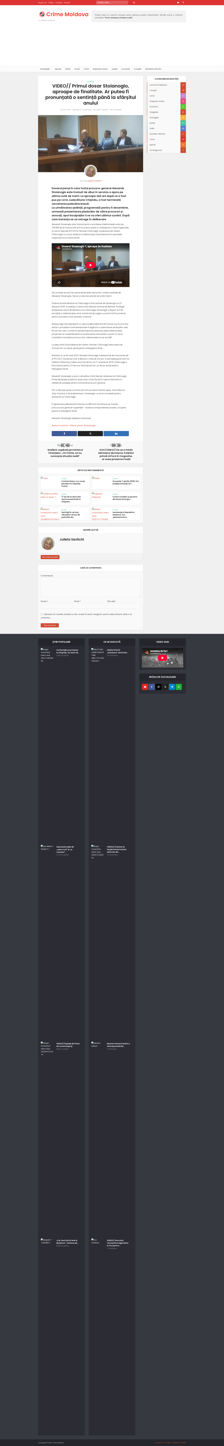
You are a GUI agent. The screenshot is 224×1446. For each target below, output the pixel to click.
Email (77, 601)
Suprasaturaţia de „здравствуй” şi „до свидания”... (65, 849)
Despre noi (42, 2)
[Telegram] (172, 687)
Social (77, 69)
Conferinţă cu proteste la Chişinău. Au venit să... (67, 651)
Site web (111, 601)
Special (58, 69)
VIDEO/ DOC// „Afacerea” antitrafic (117, 651)
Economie (125, 69)
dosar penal (77, 425)
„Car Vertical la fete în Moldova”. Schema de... (67, 1241)
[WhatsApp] (179, 687)
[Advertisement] (112, 46)
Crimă (86, 69)
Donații (67, 2)
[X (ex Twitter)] (165, 687)
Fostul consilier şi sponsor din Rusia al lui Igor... (125, 498)
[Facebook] (152, 687)
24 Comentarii (112, 655)
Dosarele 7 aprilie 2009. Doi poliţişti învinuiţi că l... (126, 482)
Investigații (44, 69)
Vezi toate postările (50, 557)
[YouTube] (145, 687)
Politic (68, 69)
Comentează (47, 575)
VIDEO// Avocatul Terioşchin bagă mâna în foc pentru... (117, 1243)
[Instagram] (158, 687)
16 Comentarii (112, 855)
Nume (44, 601)
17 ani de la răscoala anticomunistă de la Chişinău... (71, 499)
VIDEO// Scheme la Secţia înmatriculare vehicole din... (116, 849)
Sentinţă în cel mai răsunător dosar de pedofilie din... (70, 515)
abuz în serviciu (60, 425)
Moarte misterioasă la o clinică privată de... (118, 1045)
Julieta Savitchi (102, 109)
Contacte (58, 2)
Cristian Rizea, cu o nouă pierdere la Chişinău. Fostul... (73, 483)
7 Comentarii (112, 1049)
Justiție (114, 69)
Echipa (51, 2)
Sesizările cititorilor (153, 69)
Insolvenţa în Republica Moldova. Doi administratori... (124, 515)
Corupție (137, 69)
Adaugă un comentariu (82, 109)
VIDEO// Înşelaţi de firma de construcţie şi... (68, 1045)
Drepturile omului (100, 69)
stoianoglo (90, 425)
